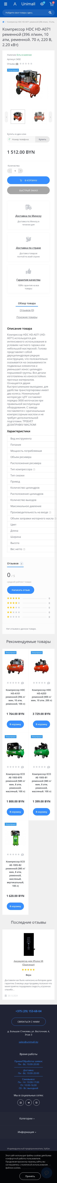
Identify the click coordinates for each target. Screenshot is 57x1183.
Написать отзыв (21, 589)
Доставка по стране (28, 248)
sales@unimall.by (28, 1041)
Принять (30, 1176)
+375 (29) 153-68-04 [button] (28, 1011)
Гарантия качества (28, 280)
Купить (42, 139)
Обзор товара (27, 303)
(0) (17, 63)
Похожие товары (26, 317)
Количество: (14, 165)
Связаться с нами (29, 1021)
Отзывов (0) (27, 310)
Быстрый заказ (28, 190)
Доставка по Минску (28, 216)
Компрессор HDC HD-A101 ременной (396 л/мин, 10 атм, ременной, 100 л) (15, 696)
